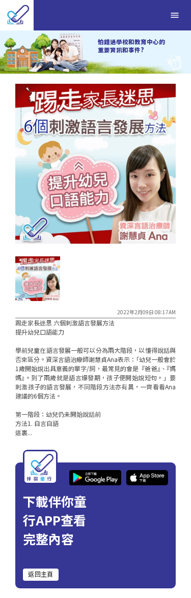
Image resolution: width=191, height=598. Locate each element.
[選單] (174, 15)
